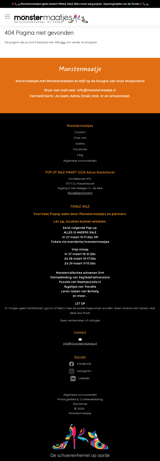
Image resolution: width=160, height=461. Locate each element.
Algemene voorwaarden (80, 160)
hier (62, 42)
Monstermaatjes (80, 413)
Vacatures (80, 149)
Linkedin (84, 378)
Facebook (83, 364)
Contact (80, 132)
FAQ (80, 155)
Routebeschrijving (80, 193)
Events (80, 143)
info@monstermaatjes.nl (80, 343)
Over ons (80, 138)
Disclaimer (80, 404)
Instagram (83, 371)
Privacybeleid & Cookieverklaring (80, 399)
